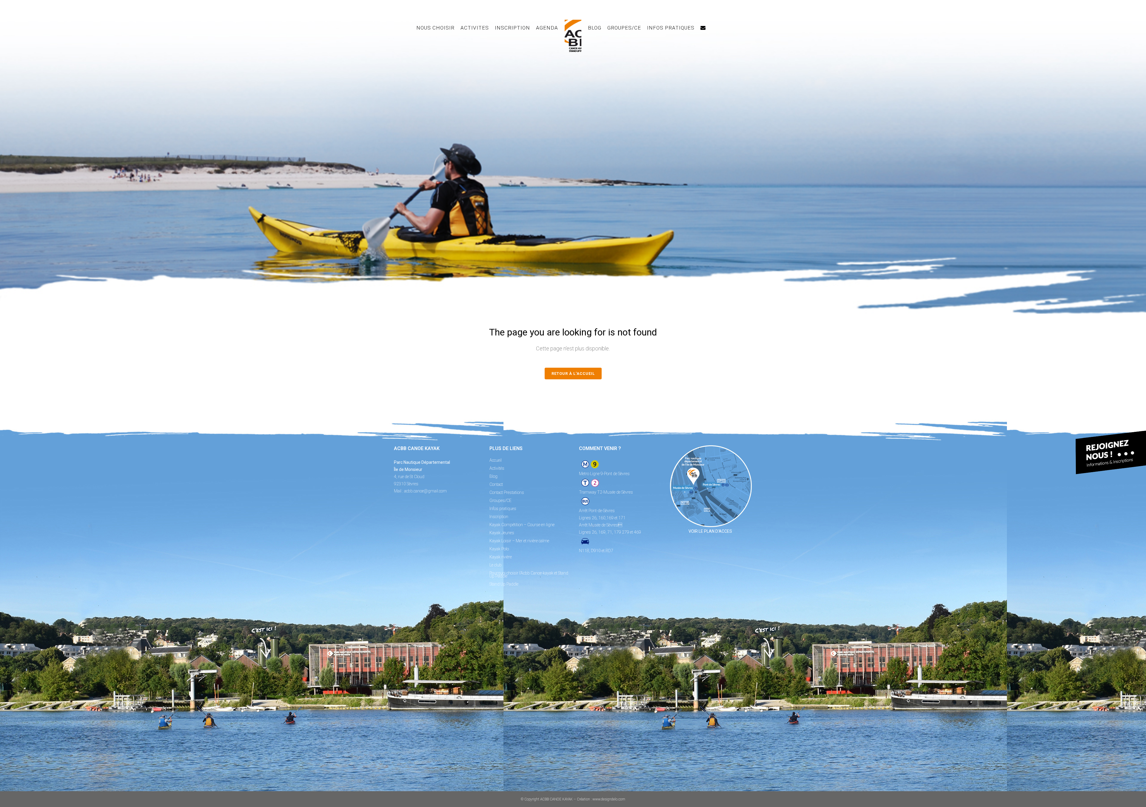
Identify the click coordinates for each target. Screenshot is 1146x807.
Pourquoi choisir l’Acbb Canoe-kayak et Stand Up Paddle (528, 574)
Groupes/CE (500, 500)
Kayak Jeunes (501, 532)
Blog (493, 476)
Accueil (495, 460)
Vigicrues (497, 608)
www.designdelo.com (608, 799)
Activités (496, 468)
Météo (494, 601)
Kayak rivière (500, 556)
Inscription (498, 516)
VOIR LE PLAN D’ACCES (710, 531)
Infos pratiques (502, 508)
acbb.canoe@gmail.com (425, 491)
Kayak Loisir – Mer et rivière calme (519, 540)
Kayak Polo (499, 548)
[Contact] (703, 28)
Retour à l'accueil (573, 373)
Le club (495, 564)
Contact (496, 484)
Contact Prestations (506, 492)
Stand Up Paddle (503, 584)
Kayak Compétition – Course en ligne (521, 524)
